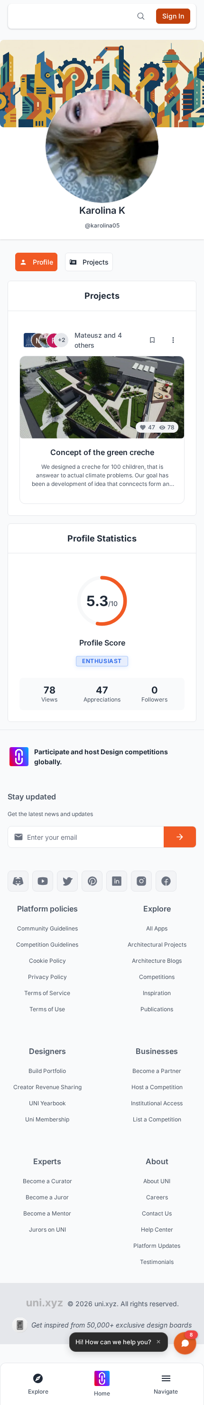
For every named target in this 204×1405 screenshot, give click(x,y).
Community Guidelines (47, 928)
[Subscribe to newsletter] (180, 836)
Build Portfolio (47, 1070)
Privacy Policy (47, 976)
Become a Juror (47, 1197)
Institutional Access (157, 1103)
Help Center (157, 1229)
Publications (156, 1009)
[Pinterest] (92, 881)
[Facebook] (166, 881)
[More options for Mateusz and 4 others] (173, 340)
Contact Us (157, 1213)
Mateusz (89, 335)
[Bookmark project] (152, 340)
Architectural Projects (157, 944)
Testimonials (157, 1261)
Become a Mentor (47, 1213)
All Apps (156, 928)
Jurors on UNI (47, 1229)
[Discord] (18, 881)
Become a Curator (47, 1181)
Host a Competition (157, 1087)
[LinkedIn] (116, 881)
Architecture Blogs (157, 960)
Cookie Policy (47, 960)
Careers (157, 1197)
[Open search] (140, 16)
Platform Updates (156, 1245)
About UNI (156, 1181)
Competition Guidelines (47, 944)
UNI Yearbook (47, 1103)
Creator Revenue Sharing (47, 1087)
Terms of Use (47, 1009)
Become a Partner (156, 1070)
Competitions (157, 976)
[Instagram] (141, 881)
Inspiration (157, 993)
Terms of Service (47, 993)
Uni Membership (47, 1119)
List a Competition (157, 1119)
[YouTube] (42, 881)
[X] (67, 881)
